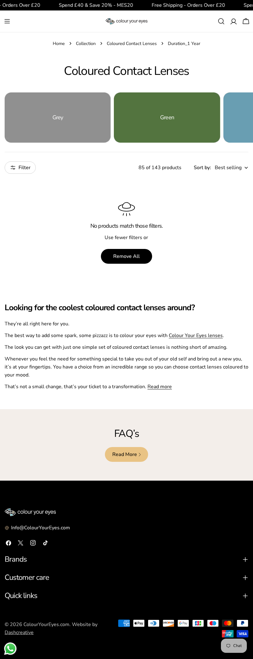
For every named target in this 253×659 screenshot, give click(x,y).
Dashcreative (19, 632)
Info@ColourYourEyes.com (40, 527)
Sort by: (202, 167)
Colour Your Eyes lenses (196, 335)
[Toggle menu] (7, 21)
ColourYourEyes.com (46, 624)
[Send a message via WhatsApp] (10, 648)
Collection (86, 43)
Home (59, 43)
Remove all (126, 256)
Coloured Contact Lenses (132, 43)
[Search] (221, 21)
